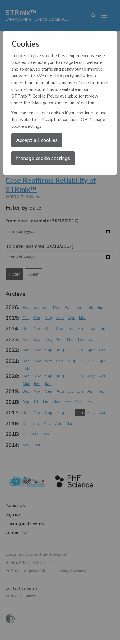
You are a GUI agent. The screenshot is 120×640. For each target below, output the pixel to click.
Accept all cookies (36, 140)
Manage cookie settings (43, 158)
